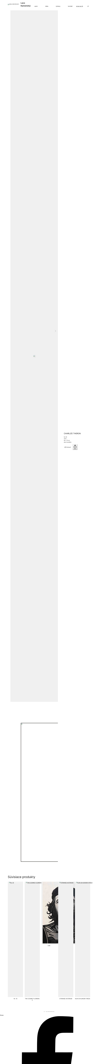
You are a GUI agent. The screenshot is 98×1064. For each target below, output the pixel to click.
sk (77, 6)
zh (82, 6)
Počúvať (68, 447)
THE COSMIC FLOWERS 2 (32, 999)
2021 (65, 438)
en (79, 6)
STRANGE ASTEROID (65, 998)
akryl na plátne (67, 442)
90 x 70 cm (67, 440)
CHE (49, 945)
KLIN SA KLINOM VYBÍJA (82, 998)
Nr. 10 (15, 998)
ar (80, 6)
